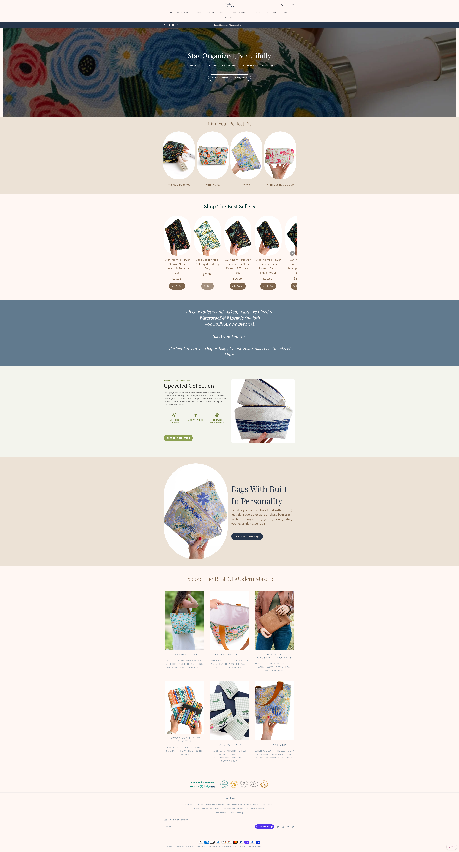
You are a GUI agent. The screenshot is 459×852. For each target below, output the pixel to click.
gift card (247, 804)
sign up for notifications (263, 804)
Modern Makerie (175, 846)
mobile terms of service (225, 813)
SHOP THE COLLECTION (178, 438)
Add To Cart (177, 286)
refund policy (215, 808)
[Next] (292, 253)
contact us (198, 804)
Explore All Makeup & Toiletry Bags (229, 77)
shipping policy (229, 808)
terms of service (257, 808)
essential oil (237, 804)
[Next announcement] (255, 25)
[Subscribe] (204, 826)
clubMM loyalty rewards (214, 804)
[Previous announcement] (204, 25)
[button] (184, 12)
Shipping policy (240, 846)
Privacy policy (213, 846)
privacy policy (242, 808)
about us (188, 804)
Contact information (254, 846)
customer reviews (201, 808)
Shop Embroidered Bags (247, 536)
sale (228, 804)
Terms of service (226, 846)
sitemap (240, 813)
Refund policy (201, 846)
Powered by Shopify (188, 846)
